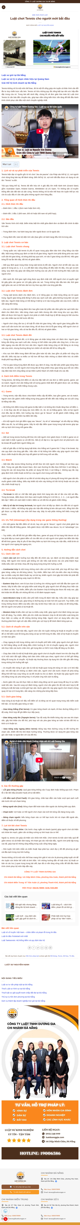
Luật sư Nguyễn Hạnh (45, 25)
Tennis (60, 956)
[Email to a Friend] (42, 948)
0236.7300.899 (51, 888)
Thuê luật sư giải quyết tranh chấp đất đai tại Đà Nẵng (24, 993)
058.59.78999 (38, 888)
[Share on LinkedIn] (50, 948)
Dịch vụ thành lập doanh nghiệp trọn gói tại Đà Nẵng (23, 1001)
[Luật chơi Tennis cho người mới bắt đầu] (40, 50)
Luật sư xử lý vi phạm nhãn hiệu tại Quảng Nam (25, 79)
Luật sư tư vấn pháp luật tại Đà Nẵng (17, 985)
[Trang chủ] (20, 1177)
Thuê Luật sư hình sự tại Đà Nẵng (16, 989)
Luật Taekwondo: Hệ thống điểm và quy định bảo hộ (23, 940)
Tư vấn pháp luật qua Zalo (21, 1187)
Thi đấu (71, 956)
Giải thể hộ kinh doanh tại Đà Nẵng (19, 83)
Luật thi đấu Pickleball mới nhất (15, 936)
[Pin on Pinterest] (46, 948)
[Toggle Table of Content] (14, 164)
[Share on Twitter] (38, 948)
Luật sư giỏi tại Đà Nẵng (14, 75)
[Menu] (4, 7)
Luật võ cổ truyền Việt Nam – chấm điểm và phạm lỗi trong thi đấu (29, 932)
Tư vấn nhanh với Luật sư (22, 1192)
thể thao (65, 956)
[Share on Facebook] (34, 948)
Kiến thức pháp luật (40, 15)
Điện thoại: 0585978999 (52, 1189)
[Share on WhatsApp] (29, 948)
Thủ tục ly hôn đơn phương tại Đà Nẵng (18, 997)
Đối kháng (53, 956)
